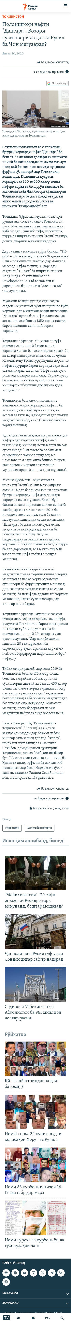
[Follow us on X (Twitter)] (42, 1273)
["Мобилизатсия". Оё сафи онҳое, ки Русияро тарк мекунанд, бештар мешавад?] (35, 873)
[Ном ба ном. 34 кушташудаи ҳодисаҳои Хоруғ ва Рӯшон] (35, 1112)
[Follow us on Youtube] (24, 1273)
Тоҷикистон (13, 17)
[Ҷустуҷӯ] (62, 1318)
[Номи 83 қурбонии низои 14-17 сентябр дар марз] (35, 1164)
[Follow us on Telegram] (51, 1273)
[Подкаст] (6, 1282)
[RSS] (61, 1273)
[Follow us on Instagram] (33, 1273)
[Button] (53, 62)
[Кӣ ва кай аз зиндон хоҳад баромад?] (35, 1059)
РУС (47, 1318)
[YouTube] (33, 1318)
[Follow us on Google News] (6, 1273)
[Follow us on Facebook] (15, 1273)
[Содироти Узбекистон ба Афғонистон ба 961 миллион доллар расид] (35, 984)
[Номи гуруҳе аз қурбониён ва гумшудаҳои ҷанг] (35, 1218)
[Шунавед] (19, 1318)
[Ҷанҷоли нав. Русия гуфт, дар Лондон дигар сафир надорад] (35, 931)
